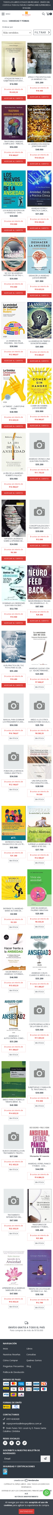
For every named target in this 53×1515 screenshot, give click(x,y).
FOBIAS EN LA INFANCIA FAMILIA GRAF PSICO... (13, 772)
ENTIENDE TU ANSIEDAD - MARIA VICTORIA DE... (13, 909)
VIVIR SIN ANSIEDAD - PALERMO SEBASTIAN (39, 909)
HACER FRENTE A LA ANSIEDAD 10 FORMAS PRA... (13, 973)
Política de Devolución (13, 1372)
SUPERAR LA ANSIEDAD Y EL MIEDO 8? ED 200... (39, 845)
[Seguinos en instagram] (5, 1443)
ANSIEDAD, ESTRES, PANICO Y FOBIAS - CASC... (39, 1165)
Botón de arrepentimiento (26, 1497)
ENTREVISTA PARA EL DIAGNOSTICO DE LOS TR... (14, 843)
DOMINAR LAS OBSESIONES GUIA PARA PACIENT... (14, 604)
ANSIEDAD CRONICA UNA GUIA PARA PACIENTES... (39, 460)
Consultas (31, 1354)
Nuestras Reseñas (11, 1354)
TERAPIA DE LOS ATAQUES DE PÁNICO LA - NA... (39, 1290)
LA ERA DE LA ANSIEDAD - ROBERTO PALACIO (13, 474)
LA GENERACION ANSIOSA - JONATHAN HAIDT (39, 145)
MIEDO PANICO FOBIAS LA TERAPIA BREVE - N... (13, 1101)
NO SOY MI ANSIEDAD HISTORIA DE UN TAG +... (14, 274)
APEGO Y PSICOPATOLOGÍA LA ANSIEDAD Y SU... (39, 78)
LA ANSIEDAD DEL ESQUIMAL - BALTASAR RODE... (13, 342)
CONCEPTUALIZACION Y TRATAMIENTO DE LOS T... (39, 527)
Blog (28, 1366)
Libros (29, 1348)
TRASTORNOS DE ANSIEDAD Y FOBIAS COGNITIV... (39, 1226)
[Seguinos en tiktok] (24, 1443)
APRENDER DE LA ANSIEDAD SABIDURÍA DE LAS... (13, 1289)
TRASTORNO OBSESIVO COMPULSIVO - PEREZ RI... (13, 142)
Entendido (26, 1511)
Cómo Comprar (10, 1360)
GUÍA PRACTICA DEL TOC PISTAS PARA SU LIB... (13, 666)
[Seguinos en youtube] (18, 1443)
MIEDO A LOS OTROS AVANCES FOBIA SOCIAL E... (39, 721)
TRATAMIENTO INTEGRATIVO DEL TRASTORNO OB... (13, 1216)
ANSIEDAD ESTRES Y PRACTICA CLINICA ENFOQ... (39, 209)
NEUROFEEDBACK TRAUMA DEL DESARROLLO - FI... (39, 602)
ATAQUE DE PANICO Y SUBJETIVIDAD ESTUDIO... (13, 79)
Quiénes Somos (34, 1360)
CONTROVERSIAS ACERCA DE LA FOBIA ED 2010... (39, 1025)
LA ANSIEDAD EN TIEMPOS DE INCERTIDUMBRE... (39, 342)
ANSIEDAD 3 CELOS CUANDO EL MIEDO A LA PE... (39, 974)
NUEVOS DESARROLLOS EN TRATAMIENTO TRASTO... (14, 1152)
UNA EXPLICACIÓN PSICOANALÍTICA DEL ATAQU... (39, 782)
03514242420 (12, 1419)
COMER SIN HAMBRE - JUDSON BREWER (39, 407)
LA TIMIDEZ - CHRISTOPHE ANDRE (13, 407)
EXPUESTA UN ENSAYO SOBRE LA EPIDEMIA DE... (14, 540)
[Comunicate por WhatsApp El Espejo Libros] (46, 1492)
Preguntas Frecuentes (13, 1366)
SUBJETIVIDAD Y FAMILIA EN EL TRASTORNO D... (39, 1088)
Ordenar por (7, 27)
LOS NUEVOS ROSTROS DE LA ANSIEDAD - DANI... (13, 211)
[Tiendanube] (26, 1481)
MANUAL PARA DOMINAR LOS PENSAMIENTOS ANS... (13, 721)
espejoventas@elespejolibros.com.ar (24, 1423)
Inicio (4, 20)
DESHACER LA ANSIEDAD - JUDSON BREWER (39, 277)
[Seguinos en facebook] (11, 1443)
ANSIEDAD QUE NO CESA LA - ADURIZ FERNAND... (39, 669)
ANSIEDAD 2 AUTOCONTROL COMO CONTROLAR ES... (13, 1037)
